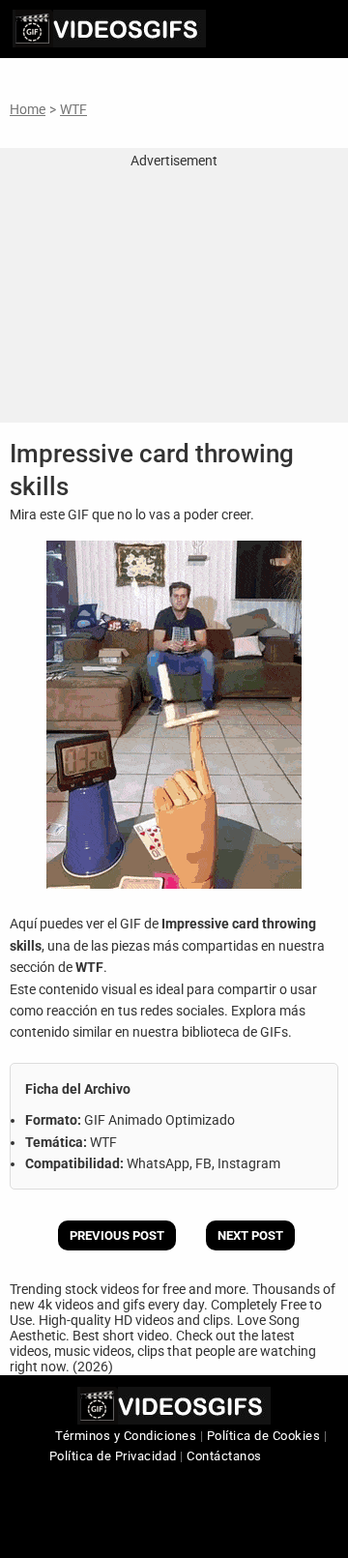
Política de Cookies (264, 1435)
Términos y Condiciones (125, 1435)
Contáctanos (224, 1456)
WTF (73, 109)
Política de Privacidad (113, 1456)
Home (27, 109)
